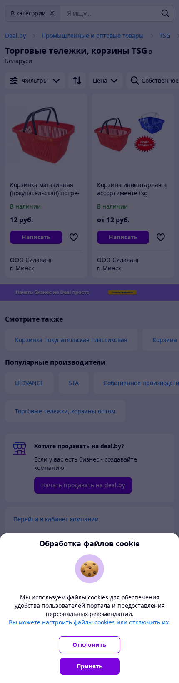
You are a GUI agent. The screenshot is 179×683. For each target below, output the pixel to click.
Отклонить (89, 645)
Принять (90, 666)
